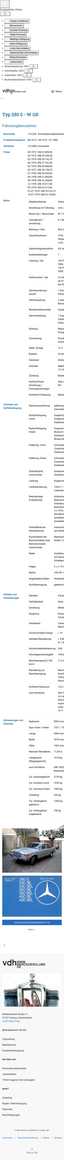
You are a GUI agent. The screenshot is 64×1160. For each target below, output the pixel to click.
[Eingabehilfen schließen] (8, 13)
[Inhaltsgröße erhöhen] (36, 66)
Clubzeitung (8, 1039)
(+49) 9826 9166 (11, 1021)
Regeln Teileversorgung (14, 1103)
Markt (5, 1089)
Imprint (46, 1138)
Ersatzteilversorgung (13, 1050)
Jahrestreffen (9, 1074)
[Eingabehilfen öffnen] (5, 4)
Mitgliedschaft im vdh (14, 1030)
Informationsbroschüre (14, 1068)
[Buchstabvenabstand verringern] (34, 80)
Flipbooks (7, 1109)
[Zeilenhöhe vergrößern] (29, 75)
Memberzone (9, 1044)
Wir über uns (9, 1059)
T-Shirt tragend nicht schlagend (18, 1080)
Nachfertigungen (11, 1115)
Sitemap (58, 1138)
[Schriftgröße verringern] (26, 71)
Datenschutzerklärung (28, 1138)
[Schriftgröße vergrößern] (31, 71)
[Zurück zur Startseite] (14, 91)
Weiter (31, 929)
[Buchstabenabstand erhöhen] (39, 80)
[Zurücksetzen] (2, 13)
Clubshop (7, 1097)
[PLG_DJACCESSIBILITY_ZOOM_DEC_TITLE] (31, 66)
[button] (56, 91)
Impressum (8, 1138)
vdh (47, 1130)
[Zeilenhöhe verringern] (25, 75)
